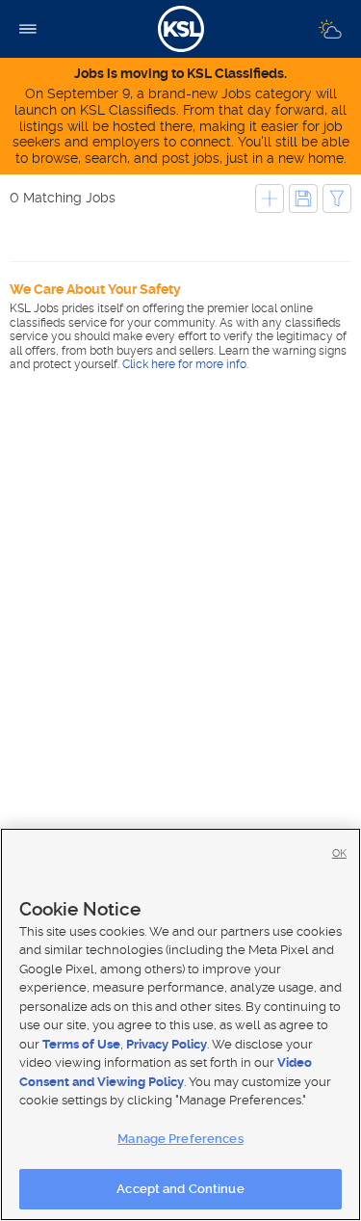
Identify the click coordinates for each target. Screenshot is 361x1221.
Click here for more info (184, 364)
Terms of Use (81, 1044)
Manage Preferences (180, 1138)
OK (339, 853)
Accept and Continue (180, 1188)
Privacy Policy (166, 1044)
